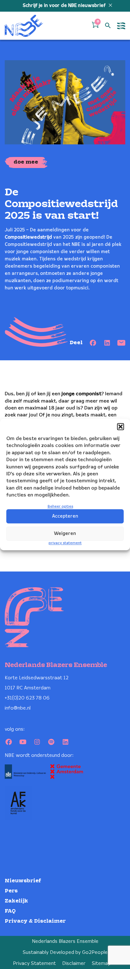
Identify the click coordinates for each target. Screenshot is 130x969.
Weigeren (65, 533)
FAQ (10, 911)
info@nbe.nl (18, 708)
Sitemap (101, 963)
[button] (120, 426)
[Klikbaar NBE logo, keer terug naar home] (24, 26)
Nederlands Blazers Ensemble (65, 941)
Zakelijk (16, 901)
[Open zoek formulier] (108, 25)
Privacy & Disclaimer (35, 921)
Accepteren (65, 516)
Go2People (95, 952)
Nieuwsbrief (23, 881)
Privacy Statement (34, 963)
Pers (11, 891)
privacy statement (65, 543)
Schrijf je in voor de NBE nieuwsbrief (65, 5)
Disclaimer (74, 963)
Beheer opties (60, 506)
